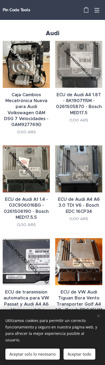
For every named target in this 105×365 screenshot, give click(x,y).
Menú (97, 10)
